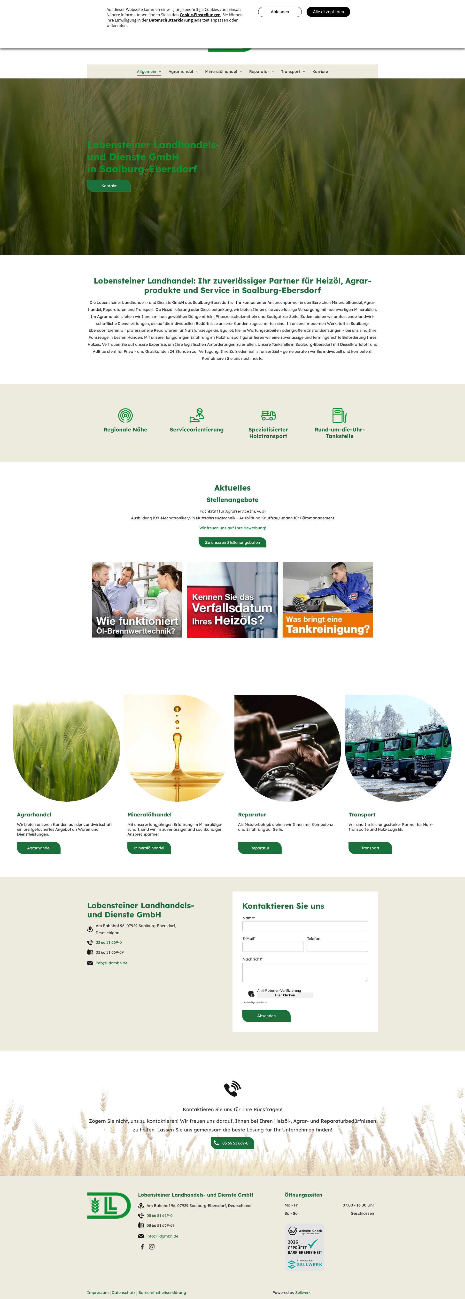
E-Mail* (249, 938)
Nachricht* (252, 959)
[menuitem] (149, 71)
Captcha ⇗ (255, 1002)
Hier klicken (285, 995)
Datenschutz (123, 1292)
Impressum (98, 1292)
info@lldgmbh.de (111, 963)
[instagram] (151, 1247)
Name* (248, 917)
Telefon (313, 938)
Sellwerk (303, 1292)
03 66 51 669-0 (109, 942)
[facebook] (142, 1247)
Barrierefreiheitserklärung (162, 1292)
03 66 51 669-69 (110, 952)
